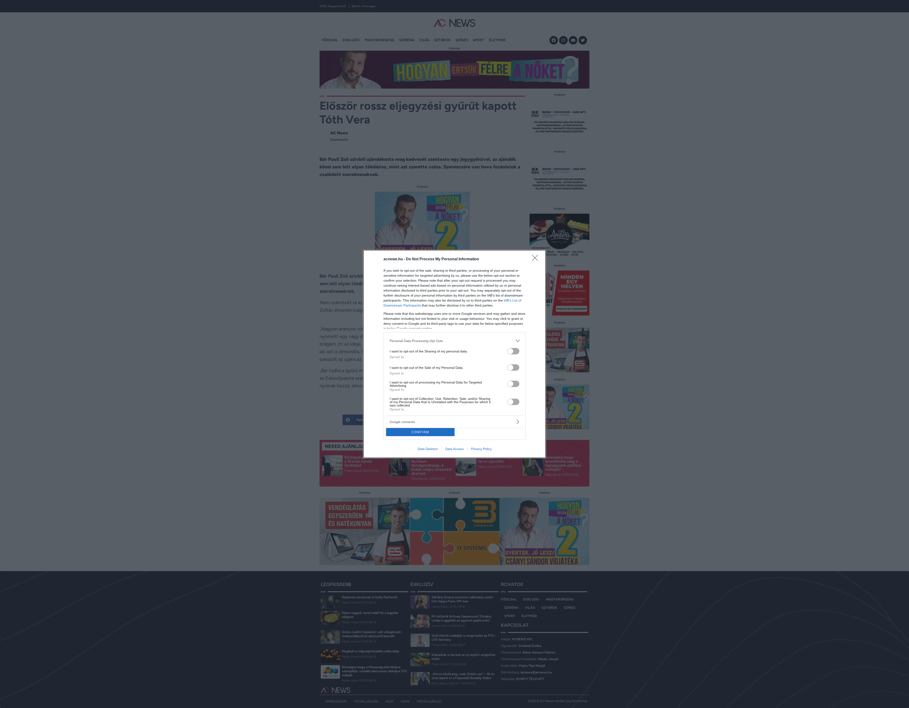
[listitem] (454, 340)
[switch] (513, 351)
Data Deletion (428, 449)
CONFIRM (420, 432)
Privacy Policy (481, 449)
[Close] (536, 259)
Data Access (454, 449)
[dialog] (454, 354)
